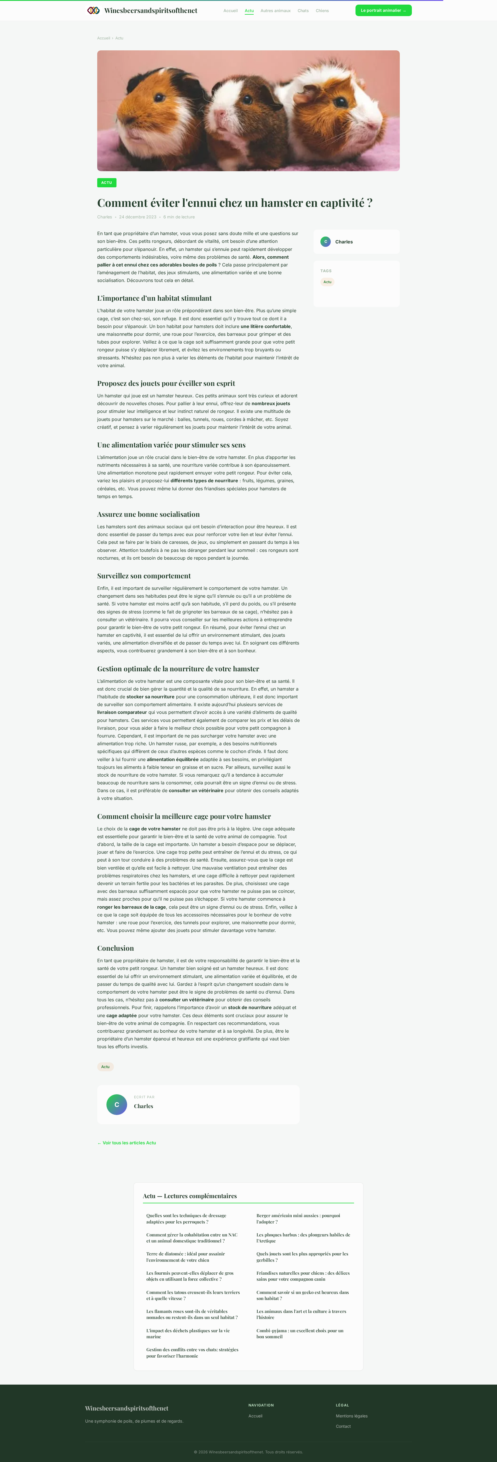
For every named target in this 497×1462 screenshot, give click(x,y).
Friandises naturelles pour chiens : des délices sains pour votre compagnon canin (303, 1276)
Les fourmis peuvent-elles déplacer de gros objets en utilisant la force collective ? (190, 1276)
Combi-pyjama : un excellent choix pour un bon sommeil (300, 1333)
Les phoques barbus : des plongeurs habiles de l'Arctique (303, 1238)
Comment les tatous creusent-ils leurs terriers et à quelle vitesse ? (193, 1295)
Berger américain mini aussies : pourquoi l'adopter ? (298, 1218)
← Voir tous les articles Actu (126, 1142)
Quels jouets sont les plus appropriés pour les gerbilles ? (302, 1257)
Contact (343, 1426)
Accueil (230, 10)
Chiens (322, 10)
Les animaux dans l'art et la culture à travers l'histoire (301, 1314)
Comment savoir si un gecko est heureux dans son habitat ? (303, 1295)
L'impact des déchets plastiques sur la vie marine (188, 1333)
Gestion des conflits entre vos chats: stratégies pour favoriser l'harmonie (192, 1352)
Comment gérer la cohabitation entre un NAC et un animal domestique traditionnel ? (192, 1238)
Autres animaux (276, 10)
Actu (249, 10)
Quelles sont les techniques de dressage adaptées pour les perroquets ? (186, 1218)
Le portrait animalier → (383, 10)
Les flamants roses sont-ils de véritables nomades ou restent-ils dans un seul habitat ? (192, 1314)
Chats (303, 10)
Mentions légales (352, 1415)
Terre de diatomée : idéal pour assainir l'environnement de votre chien (185, 1257)
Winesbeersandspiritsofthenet (150, 10)
